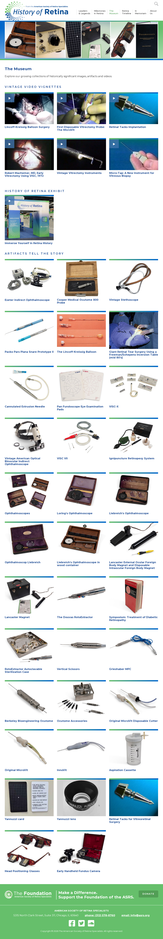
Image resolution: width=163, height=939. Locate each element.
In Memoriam (140, 12)
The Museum (113, 12)
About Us (153, 12)
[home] (36, 10)
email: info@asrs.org (135, 915)
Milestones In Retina (100, 12)
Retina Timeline (126, 12)
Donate (148, 893)
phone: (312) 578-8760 (100, 915)
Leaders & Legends (84, 12)
